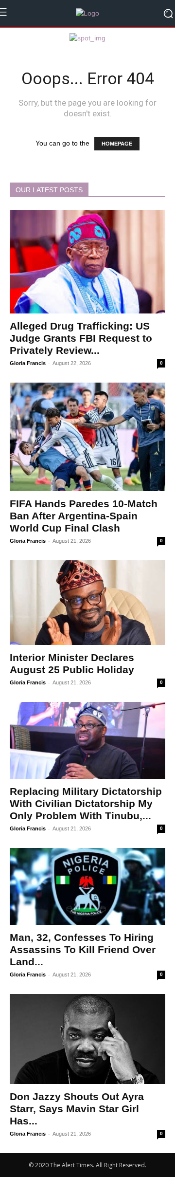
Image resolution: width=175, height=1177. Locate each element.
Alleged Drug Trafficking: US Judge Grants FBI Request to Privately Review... (81, 338)
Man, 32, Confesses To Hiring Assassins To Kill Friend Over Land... (83, 949)
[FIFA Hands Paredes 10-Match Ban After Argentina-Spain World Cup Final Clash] (87, 437)
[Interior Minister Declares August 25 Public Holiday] (87, 602)
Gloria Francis (28, 363)
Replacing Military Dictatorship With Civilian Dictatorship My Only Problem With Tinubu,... (86, 803)
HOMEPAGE (117, 144)
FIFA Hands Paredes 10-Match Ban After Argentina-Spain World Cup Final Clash (84, 515)
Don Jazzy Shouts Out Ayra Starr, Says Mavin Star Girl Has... (77, 1108)
